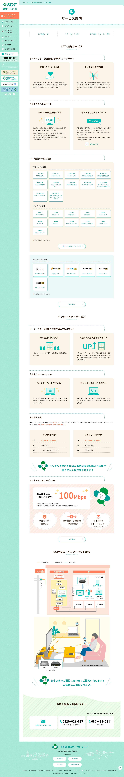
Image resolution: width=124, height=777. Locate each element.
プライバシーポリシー (51, 770)
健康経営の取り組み (112, 770)
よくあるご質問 (10, 49)
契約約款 (25, 770)
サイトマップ (84, 773)
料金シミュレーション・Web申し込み (10, 16)
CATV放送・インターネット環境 (99, 34)
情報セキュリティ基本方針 (65, 770)
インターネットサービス (71, 34)
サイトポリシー (74, 773)
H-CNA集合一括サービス (37, 2)
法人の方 (28, 2)
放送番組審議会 (32, 770)
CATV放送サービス (43, 34)
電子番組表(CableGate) (8, 31)
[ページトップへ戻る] (120, 768)
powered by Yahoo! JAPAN (13, 67)
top (24, 2)
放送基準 (41, 770)
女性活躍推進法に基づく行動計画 (60, 773)
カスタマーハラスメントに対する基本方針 (96, 770)
